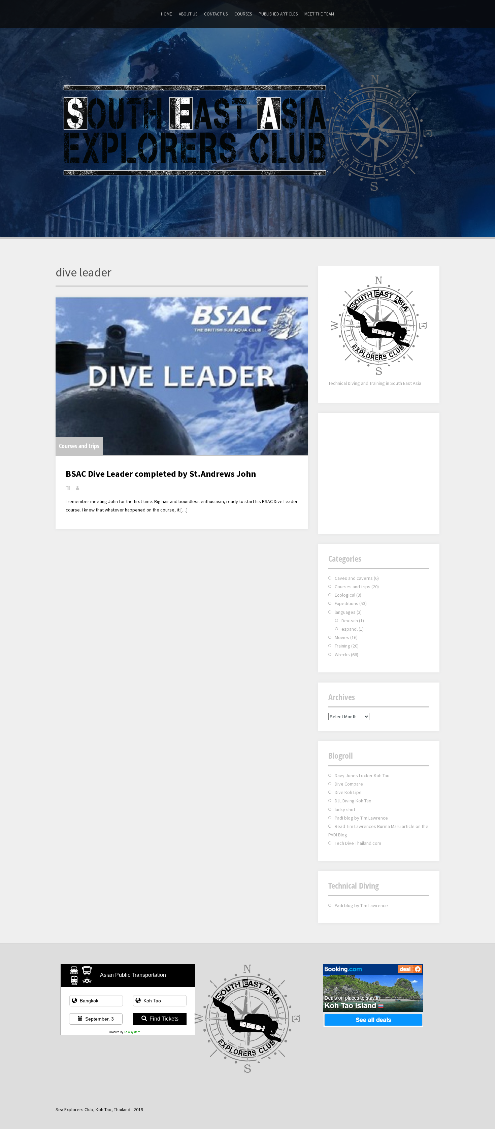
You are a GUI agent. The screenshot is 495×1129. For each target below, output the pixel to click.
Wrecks (342, 655)
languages (345, 612)
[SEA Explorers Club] (247, 132)
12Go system (132, 1032)
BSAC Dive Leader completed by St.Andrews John (161, 473)
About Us (188, 14)
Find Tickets (164, 1019)
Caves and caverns (354, 578)
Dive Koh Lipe (348, 792)
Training (342, 646)
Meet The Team (319, 14)
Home (166, 14)
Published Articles (278, 14)
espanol (349, 629)
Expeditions (346, 603)
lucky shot (345, 809)
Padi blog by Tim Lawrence (361, 818)
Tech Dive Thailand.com (358, 843)
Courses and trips (79, 446)
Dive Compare (349, 784)
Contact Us (216, 14)
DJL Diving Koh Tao (353, 801)
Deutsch (349, 621)
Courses (243, 14)
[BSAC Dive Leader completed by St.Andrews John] (182, 376)
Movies (342, 637)
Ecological (345, 595)
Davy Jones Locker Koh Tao (362, 775)
